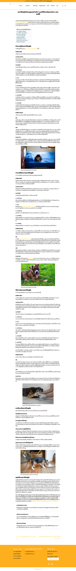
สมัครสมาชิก (49, 1)
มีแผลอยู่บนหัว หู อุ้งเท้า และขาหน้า (29, 206)
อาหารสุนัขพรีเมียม (17, 551)
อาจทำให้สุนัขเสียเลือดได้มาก (25, 239)
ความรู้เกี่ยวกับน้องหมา (29, 551)
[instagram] (52, 564)
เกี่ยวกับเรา (53, 5)
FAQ (57, 5)
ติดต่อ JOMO (50, 553)
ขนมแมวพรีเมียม (16, 558)
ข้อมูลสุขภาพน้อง (42, 5)
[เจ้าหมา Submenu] (23, 5)
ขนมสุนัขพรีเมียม (16, 553)
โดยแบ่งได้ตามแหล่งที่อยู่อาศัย (31, 48)
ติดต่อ (48, 5)
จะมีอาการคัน (30, 258)
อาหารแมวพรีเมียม (17, 556)
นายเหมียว (27, 5)
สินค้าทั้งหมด (35, 5)
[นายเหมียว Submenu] (30, 5)
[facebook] (48, 564)
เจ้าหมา (20, 5)
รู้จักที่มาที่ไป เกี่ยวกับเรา (52, 551)
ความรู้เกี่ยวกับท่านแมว (29, 553)
